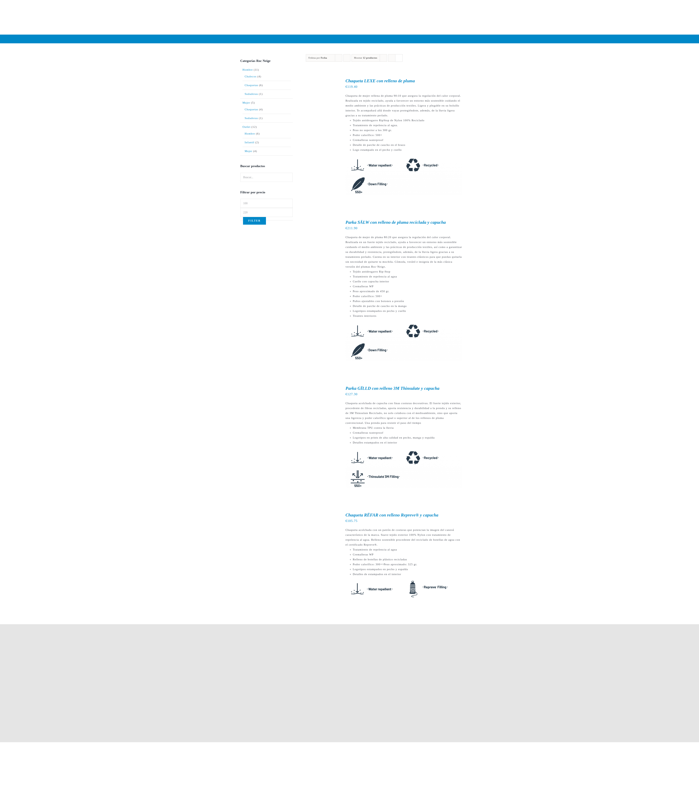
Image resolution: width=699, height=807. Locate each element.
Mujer (246, 102)
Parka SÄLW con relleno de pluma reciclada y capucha (395, 222)
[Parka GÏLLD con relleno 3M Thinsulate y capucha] (320, 387)
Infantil (249, 142)
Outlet (246, 126)
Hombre (247, 69)
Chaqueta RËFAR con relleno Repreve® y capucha (391, 515)
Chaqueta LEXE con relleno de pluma (380, 80)
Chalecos (250, 76)
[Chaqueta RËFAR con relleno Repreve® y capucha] (320, 514)
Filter (254, 220)
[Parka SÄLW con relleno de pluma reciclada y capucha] (320, 221)
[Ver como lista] (398, 58)
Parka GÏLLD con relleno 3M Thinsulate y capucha (392, 388)
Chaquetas (251, 85)
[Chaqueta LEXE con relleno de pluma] (320, 80)
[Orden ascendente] (346, 58)
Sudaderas (251, 93)
